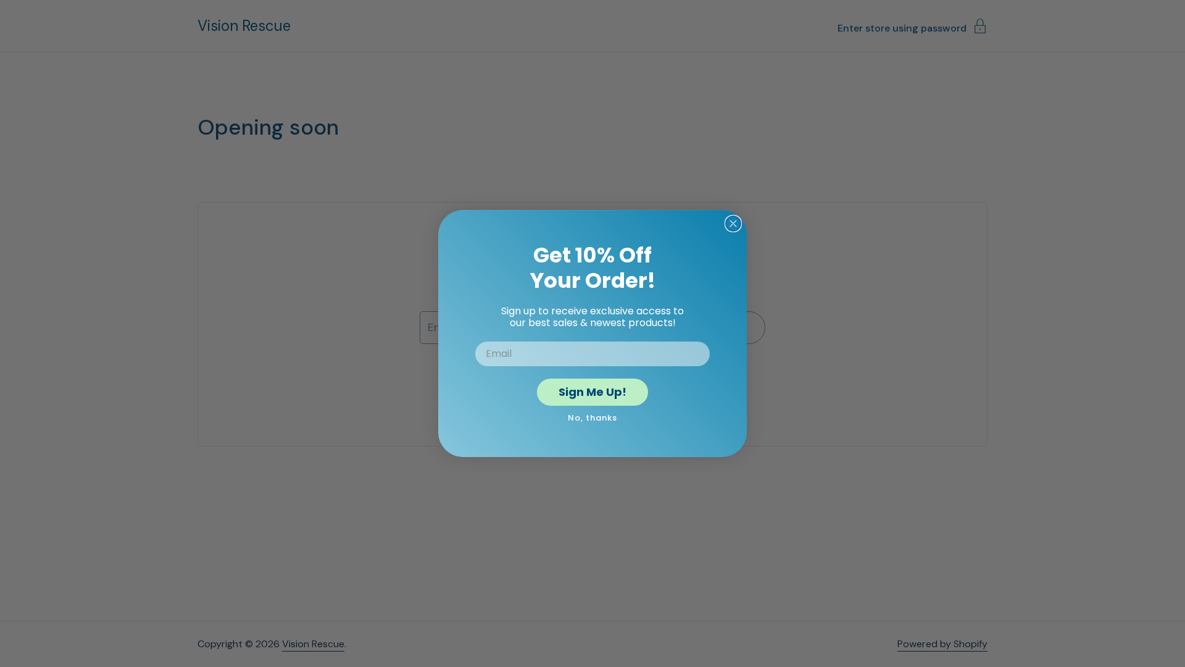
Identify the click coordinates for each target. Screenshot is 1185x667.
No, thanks (592, 418)
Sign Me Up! (592, 392)
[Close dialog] (733, 223)
